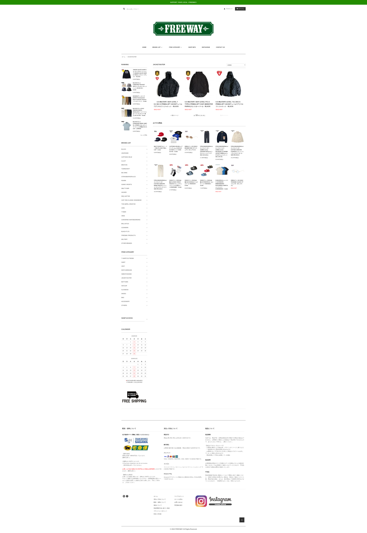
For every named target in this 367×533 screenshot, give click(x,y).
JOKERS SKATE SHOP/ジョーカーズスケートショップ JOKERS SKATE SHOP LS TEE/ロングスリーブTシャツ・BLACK (140, 73)
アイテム (241, 8)
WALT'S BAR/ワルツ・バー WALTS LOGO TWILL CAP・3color (160, 148)
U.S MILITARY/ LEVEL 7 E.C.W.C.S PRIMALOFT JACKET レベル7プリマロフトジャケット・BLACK (229, 104)
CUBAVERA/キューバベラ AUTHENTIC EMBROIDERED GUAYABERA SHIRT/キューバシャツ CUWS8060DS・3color (221, 185)
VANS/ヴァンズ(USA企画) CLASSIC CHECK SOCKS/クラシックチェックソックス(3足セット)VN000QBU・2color (175, 184)
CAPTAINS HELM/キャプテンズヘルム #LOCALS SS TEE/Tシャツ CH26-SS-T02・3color (175, 149)
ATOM (159, 514)
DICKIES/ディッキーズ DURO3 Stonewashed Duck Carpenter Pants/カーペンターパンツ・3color (140, 98)
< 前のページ (174, 115)
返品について (158, 505)
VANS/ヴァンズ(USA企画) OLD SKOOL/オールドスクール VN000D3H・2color (191, 183)
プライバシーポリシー (160, 511)
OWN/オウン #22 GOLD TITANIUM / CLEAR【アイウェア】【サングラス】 (237, 183)
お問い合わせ (178, 502)
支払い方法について (160, 499)
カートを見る (178, 499)
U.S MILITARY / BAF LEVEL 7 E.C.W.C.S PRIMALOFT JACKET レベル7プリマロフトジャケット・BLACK (168, 104)
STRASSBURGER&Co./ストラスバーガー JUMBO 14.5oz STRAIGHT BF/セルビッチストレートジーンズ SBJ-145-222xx (206, 151)
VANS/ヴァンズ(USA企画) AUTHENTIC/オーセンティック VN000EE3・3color (206, 183)
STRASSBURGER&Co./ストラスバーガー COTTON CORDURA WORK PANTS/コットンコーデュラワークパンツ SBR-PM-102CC (160, 185)
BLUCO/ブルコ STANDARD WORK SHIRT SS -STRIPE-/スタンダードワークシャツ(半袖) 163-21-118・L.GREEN (140, 125)
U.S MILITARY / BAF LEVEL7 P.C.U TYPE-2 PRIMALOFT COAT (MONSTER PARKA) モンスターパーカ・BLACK (199, 104)
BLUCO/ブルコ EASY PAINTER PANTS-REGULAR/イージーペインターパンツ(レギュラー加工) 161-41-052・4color (140, 112)
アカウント (229, 8)
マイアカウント (179, 496)
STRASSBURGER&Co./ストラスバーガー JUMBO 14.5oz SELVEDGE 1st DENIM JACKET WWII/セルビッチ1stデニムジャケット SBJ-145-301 (221, 151)
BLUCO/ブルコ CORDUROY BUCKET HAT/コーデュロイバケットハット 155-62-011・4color (140, 86)
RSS (155, 514)
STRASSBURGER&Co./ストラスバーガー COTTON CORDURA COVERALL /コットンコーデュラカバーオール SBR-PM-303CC (237, 151)
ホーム (123, 57)
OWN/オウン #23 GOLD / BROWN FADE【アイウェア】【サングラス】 (191, 148)
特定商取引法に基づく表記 (162, 508)
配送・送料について (160, 502)
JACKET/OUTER (132, 57)
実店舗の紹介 (178, 505)
